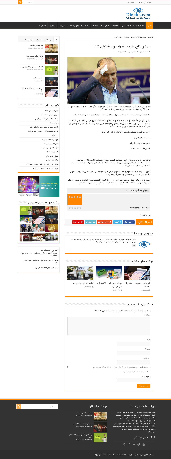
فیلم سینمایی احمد (36, 45)
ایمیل (147, 349)
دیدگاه (147, 315)
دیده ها (55, 267)
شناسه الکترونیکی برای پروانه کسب (45, 168)
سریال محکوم (38, 77)
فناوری (62, 25)
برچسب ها (29, 39)
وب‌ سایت (146, 358)
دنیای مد (106, 25)
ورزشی (142, 52)
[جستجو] (20, 2)
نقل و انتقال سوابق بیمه (83, 283)
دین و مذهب (74, 25)
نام (148, 340)
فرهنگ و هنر (139, 25)
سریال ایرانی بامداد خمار (34, 56)
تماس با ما (130, 2)
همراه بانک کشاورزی (43, 267)
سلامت (95, 25)
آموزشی (53, 25)
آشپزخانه (86, 25)
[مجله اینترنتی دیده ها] (138, 13)
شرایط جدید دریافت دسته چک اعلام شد (32, 89)
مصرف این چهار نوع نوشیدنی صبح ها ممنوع (42, 164)
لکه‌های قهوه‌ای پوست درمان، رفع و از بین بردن (40, 261)
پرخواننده (47, 39)
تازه (56, 39)
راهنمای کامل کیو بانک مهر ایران (32, 66)
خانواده (115, 25)
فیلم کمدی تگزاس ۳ (51, 143)
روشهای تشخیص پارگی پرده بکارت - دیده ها (42, 253)
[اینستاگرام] (124, 444)
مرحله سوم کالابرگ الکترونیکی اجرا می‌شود (43, 131)
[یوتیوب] (143, 444)
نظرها (39, 39)
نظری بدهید (131, 52)
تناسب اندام (126, 25)
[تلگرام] (139, 444)
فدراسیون (117, 109)
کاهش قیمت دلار (52, 152)
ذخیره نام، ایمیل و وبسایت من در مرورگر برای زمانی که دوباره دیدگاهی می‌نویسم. (121, 367)
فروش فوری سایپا (52, 156)
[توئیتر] (134, 444)
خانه (149, 37)
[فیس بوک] (129, 444)
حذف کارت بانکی (52, 160)
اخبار (150, 25)
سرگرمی (43, 25)
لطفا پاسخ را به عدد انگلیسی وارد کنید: (136, 371)
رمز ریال (55, 135)
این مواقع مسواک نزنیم (50, 139)
